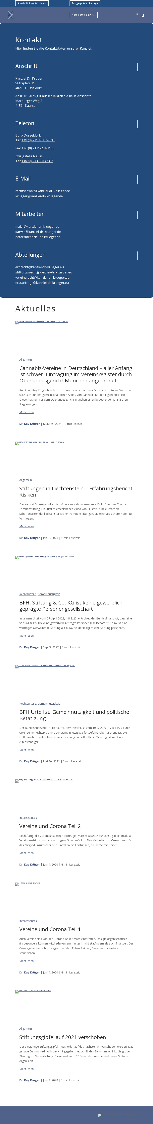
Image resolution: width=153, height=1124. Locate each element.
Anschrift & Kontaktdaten (32, 3)
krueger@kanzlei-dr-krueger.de (39, 196)
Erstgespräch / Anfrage (85, 3)
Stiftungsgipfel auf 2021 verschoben (62, 1037)
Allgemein (25, 359)
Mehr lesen (26, 412)
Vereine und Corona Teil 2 (50, 826)
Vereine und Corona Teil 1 (50, 929)
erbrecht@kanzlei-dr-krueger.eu (39, 267)
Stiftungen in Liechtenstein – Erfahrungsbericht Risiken (75, 491)
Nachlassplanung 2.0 (83, 15)
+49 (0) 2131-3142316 (37, 161)
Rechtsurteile (27, 594)
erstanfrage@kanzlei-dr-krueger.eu (42, 282)
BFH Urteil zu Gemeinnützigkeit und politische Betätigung (74, 715)
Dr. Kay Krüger (29, 424)
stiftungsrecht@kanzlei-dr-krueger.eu (43, 272)
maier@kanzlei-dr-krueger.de (37, 226)
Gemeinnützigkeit (49, 594)
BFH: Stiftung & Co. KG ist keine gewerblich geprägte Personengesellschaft (71, 605)
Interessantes (28, 818)
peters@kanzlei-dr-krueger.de (37, 237)
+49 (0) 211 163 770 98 (38, 140)
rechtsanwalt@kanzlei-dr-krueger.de (42, 191)
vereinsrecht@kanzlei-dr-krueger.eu (42, 277)
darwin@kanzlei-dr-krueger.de (38, 231)
